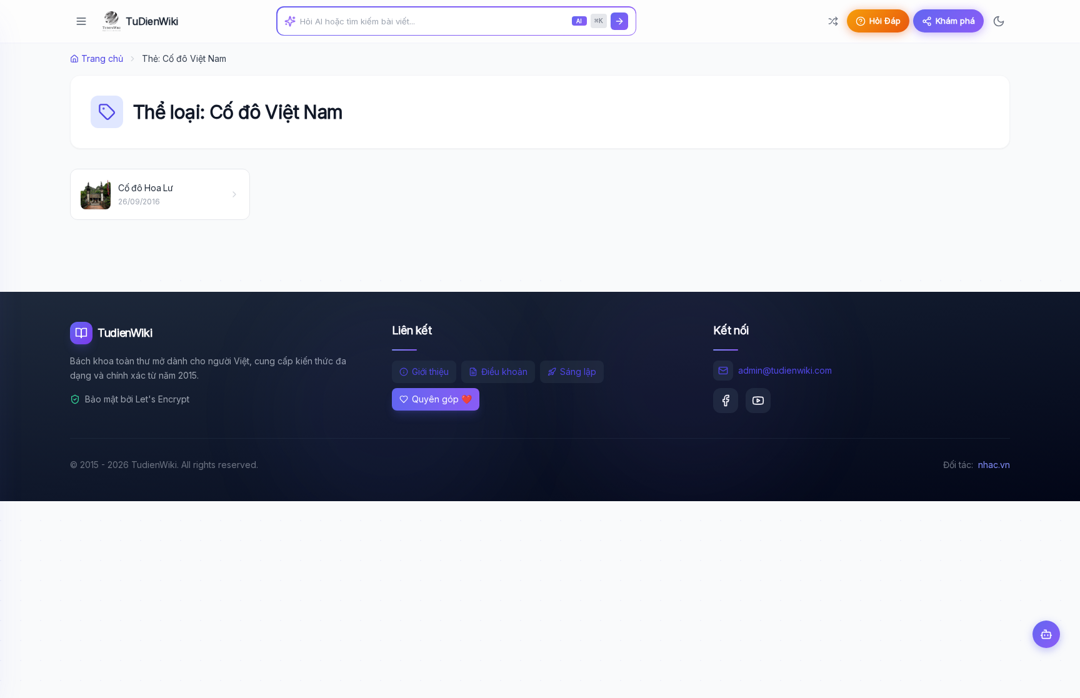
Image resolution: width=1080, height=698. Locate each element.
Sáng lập (578, 371)
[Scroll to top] (1046, 677)
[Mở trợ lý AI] (1046, 634)
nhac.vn (994, 464)
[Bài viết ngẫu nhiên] (833, 21)
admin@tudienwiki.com (785, 370)
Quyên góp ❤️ (442, 399)
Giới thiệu (430, 371)
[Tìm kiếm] (619, 21)
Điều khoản (504, 371)
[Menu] (81, 21)
